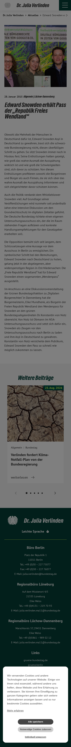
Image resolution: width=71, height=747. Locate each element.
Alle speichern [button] (35, 722)
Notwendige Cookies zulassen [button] (35, 729)
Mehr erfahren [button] (15, 710)
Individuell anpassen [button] (35, 737)
